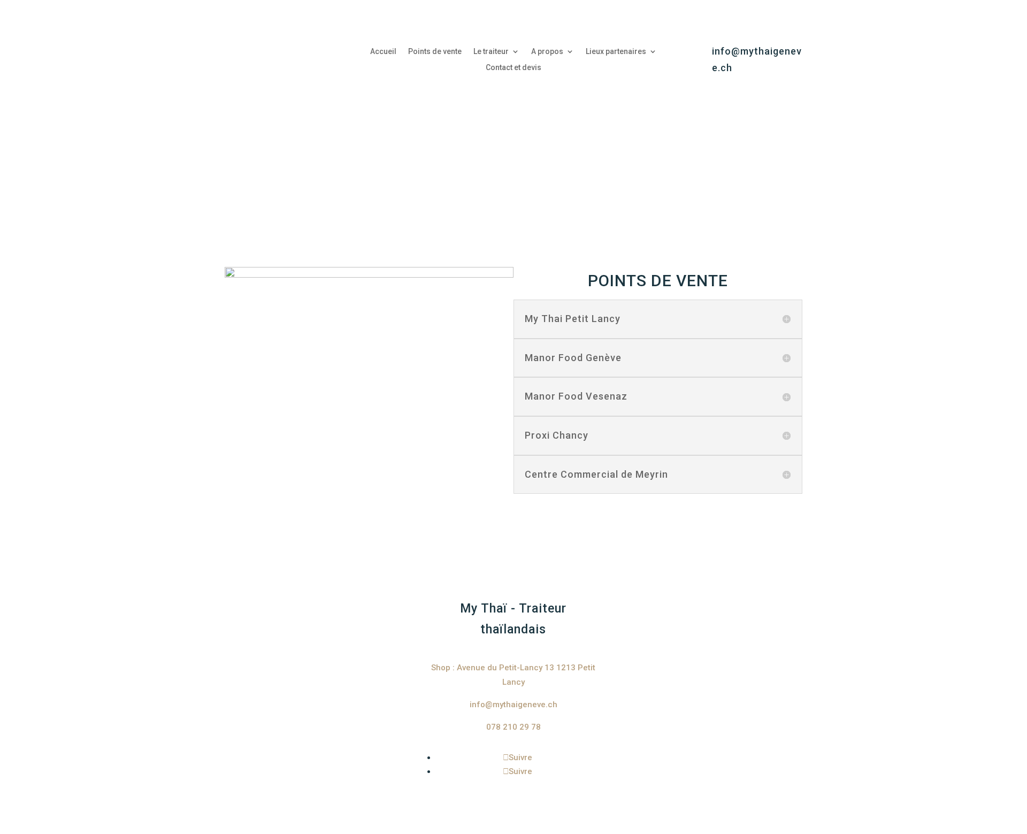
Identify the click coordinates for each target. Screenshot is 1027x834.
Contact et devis (513, 68)
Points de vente (435, 52)
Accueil (383, 52)
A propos (547, 52)
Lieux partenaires (616, 52)
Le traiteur (491, 52)
